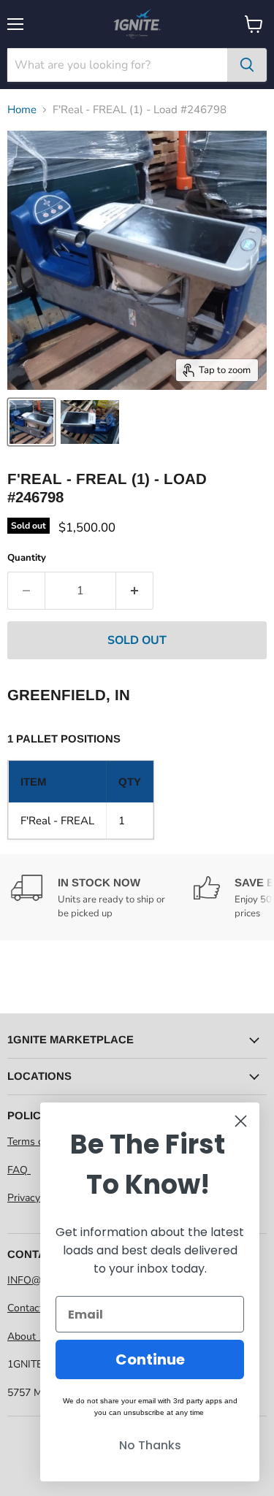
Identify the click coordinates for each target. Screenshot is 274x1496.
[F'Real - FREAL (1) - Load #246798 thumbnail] (31, 422)
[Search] (247, 65)
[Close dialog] (241, 1121)
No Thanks (150, 1445)
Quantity (26, 558)
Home (22, 110)
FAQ (19, 1170)
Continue (150, 1359)
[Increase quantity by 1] (134, 591)
